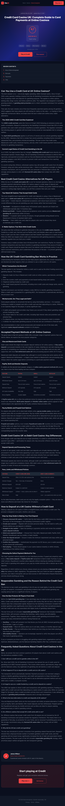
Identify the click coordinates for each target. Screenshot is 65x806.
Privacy (28, 802)
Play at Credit (25, 54)
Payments (8, 76)
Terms (32, 802)
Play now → (58, 3)
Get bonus (39, 781)
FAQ (7, 80)
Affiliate (37, 802)
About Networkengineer (12, 70)
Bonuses (7, 73)
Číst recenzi (40, 54)
